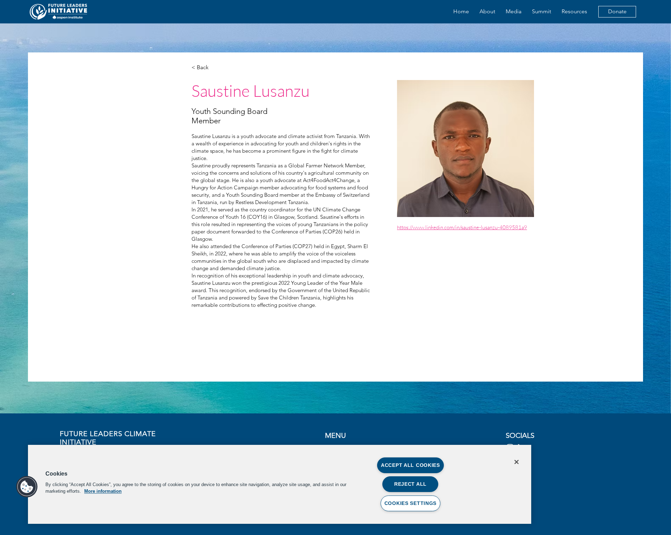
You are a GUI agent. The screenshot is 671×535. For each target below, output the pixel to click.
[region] (279, 484)
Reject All (410, 484)
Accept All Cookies (410, 465)
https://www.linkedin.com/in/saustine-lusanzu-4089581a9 (462, 227)
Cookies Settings (410, 503)
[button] (27, 487)
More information (103, 491)
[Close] (516, 462)
